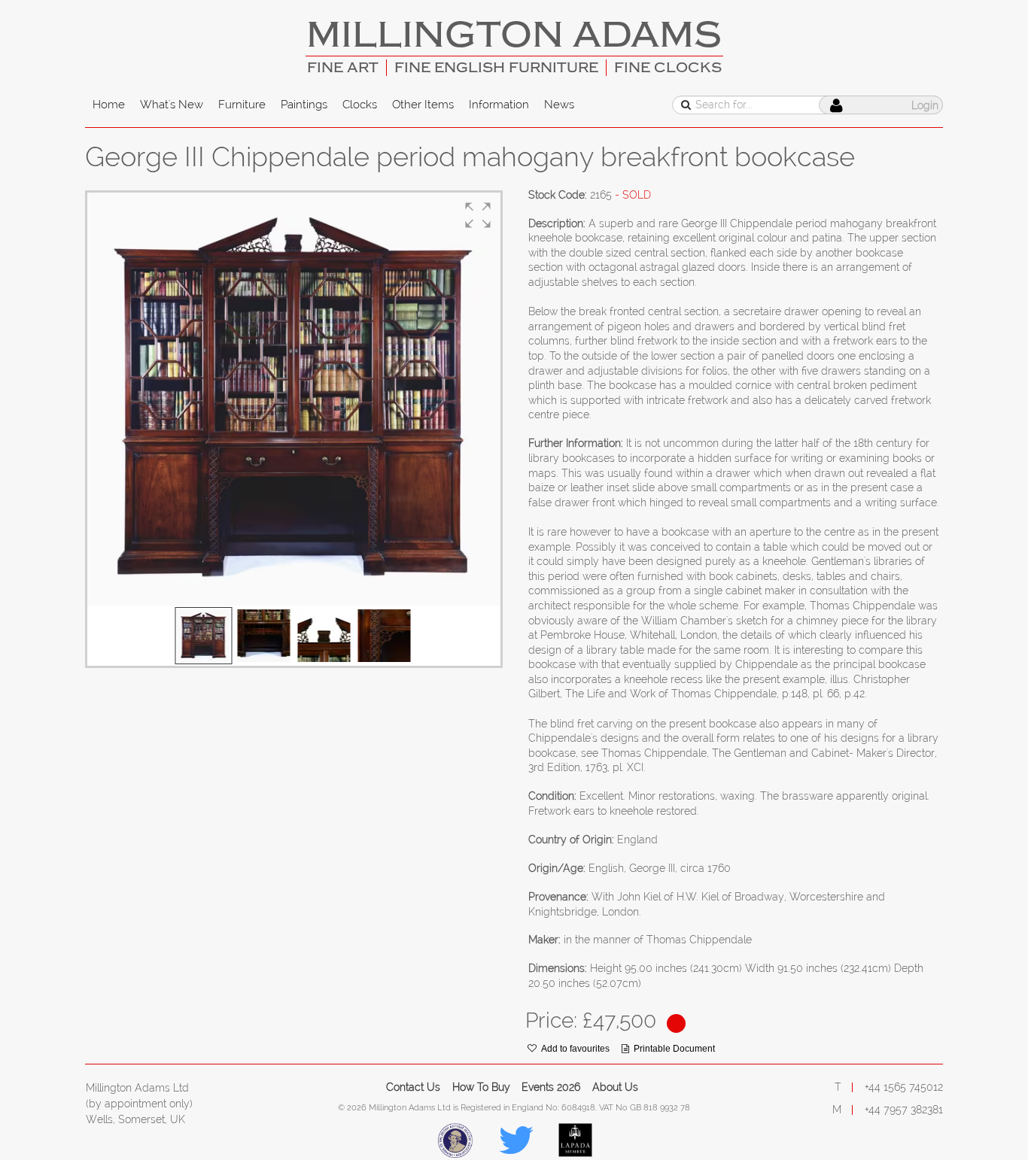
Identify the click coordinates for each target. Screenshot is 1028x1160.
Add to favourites (575, 1048)
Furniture (242, 104)
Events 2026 (551, 1087)
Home (109, 104)
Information (499, 104)
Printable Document (674, 1048)
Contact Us (413, 1087)
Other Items (423, 104)
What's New (171, 104)
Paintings (304, 104)
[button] (477, 215)
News (559, 104)
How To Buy (481, 1087)
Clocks (359, 104)
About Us (615, 1087)
